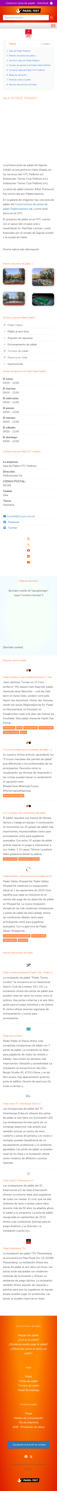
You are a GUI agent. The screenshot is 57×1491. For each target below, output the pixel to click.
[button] (29, 3)
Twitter (12, 527)
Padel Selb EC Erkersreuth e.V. (18, 1180)
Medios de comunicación (28, 1418)
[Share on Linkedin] (28, 556)
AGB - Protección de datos (29, 1427)
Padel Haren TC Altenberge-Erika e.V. (22, 1103)
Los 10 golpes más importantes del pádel (24, 813)
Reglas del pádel (28, 1335)
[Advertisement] (28, 133)
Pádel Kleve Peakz (12, 1036)
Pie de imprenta (28, 1422)
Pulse (28, 1413)
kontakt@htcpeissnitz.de (21, 516)
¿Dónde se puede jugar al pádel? (28, 1344)
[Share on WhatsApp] (28, 539)
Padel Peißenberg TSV (14, 1248)
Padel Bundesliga (28, 1390)
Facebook (13, 522)
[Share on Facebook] (28, 550)
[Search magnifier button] (51, 17)
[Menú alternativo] (53, 25)
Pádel (28, 1376)
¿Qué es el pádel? (28, 1339)
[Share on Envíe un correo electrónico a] (28, 562)
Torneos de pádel (28, 1385)
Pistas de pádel (28, 1381)
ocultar (45, 43)
